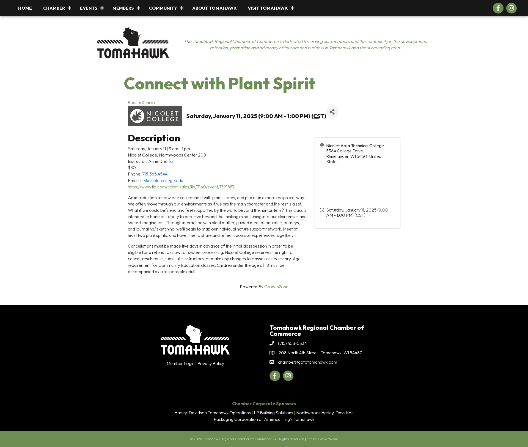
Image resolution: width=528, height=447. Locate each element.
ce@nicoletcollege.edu (161, 180)
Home (25, 8)
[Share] (332, 112)
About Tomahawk (214, 8)
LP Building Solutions (273, 412)
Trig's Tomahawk (298, 419)
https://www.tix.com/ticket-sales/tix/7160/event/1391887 (181, 187)
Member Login (180, 363)
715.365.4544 (154, 174)
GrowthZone (276, 286)
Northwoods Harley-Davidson (325, 412)
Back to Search (141, 102)
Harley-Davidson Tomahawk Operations (212, 412)
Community (163, 8)
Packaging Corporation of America (247, 419)
